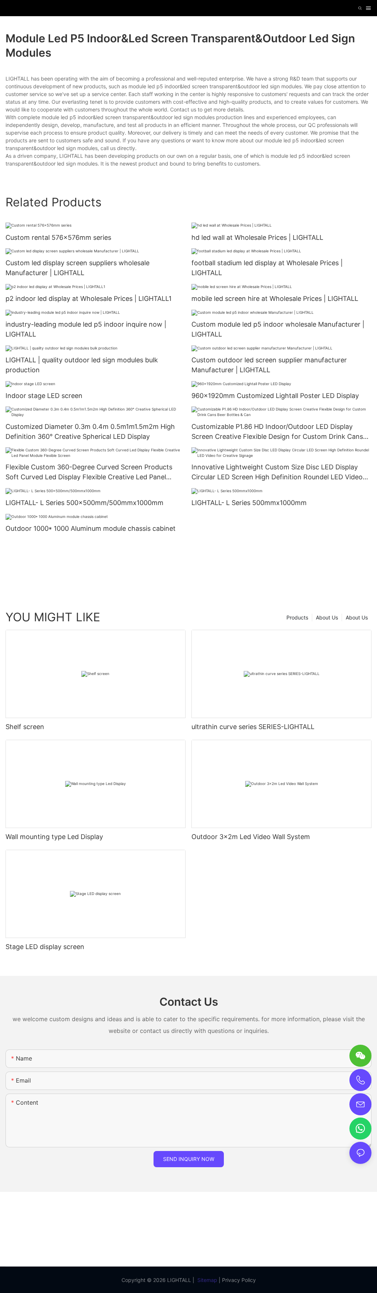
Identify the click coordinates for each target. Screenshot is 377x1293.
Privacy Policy (239, 1280)
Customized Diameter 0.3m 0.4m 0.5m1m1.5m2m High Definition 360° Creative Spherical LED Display (90, 431)
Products (297, 617)
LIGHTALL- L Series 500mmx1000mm (249, 503)
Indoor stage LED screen (44, 395)
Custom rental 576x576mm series (58, 237)
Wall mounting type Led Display (54, 837)
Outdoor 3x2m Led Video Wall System (250, 837)
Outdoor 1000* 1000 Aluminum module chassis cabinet (91, 528)
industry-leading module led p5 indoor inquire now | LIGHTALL (86, 329)
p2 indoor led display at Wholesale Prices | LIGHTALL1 (89, 298)
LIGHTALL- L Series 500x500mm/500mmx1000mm (84, 503)
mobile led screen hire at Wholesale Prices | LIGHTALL (274, 298)
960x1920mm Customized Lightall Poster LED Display (275, 395)
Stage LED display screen (45, 947)
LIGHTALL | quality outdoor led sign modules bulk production (82, 365)
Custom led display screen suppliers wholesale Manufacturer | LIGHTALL (77, 268)
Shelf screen (25, 727)
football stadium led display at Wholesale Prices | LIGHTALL (267, 268)
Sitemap (207, 1280)
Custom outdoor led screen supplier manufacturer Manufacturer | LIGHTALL (269, 365)
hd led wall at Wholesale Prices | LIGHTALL (257, 237)
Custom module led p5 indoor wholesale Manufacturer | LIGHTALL (277, 329)
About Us (357, 617)
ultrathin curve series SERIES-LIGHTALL (252, 727)
